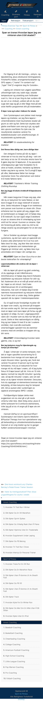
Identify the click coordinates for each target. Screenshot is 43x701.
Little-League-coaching (15, 661)
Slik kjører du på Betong (15, 541)
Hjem (4, 21)
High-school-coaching (14, 656)
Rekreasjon (15, 20)
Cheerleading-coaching (15, 639)
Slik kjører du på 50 (13, 583)
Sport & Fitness (29, 26)
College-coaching (12, 644)
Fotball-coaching (14, 678)
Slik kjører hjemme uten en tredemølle (21, 530)
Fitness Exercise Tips (10, 26)
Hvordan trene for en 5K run (17, 564)
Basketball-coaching (13, 633)
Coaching (9, 29)
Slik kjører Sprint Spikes (15, 518)
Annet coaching (22, 29)
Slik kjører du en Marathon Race (18, 570)
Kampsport (38, 15)
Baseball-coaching (13, 627)
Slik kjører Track (12, 597)
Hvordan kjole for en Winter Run (18, 602)
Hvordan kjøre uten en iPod (17, 616)
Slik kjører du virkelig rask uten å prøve (22, 524)
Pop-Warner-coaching (14, 667)
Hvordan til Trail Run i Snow (17, 547)
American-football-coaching (17, 650)
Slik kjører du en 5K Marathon (17, 513)
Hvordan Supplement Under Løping (20, 535)
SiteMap (21, 699)
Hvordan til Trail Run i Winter (17, 507)
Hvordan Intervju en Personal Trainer (20, 552)
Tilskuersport (27, 20)
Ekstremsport (16, 15)
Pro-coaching (11, 673)
